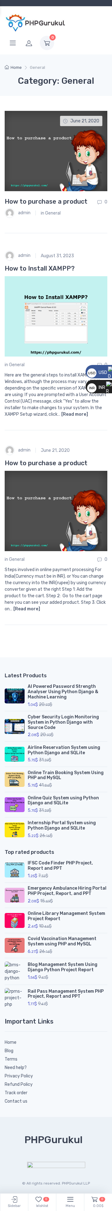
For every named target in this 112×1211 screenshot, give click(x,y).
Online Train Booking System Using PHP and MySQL (66, 775)
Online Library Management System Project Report (66, 916)
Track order (16, 1092)
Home (16, 67)
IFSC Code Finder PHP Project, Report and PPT (60, 865)
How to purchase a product (46, 201)
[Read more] (74, 414)
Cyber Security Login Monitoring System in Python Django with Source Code (63, 722)
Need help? (16, 1067)
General (53, 213)
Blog (9, 1050)
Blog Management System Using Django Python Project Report (62, 967)
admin (23, 212)
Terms (11, 1059)
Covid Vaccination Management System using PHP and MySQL (62, 941)
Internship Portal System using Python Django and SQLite (62, 825)
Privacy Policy (19, 1076)
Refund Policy (19, 1084)
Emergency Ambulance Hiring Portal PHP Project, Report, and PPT (67, 891)
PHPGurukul (53, 1140)
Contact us (16, 1101)
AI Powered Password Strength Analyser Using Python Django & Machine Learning (63, 692)
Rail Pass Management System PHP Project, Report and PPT (66, 994)
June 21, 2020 (55, 450)
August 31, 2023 (57, 255)
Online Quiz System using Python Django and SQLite (63, 800)
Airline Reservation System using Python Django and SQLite (64, 750)
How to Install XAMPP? (40, 268)
